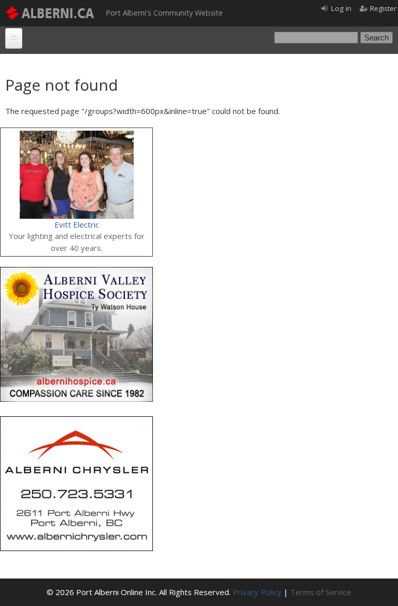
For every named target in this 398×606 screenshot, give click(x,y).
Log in (341, 8)
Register (383, 8)
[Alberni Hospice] (76, 272)
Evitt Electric (76, 224)
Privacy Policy (257, 592)
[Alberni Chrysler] (76, 422)
